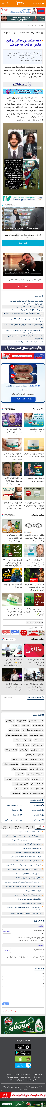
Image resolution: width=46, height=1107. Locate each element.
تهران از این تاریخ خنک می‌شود (31, 903)
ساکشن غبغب (38, 725)
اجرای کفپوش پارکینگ (20, 783)
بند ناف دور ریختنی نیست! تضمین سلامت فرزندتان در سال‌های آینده (24, 337)
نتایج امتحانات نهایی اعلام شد (31, 891)
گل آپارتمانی (24, 749)
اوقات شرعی (36, 820)
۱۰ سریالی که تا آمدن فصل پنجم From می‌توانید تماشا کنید (23, 836)
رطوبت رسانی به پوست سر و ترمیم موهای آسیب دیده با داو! (23, 326)
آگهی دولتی (32, 1080)
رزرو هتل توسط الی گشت (22, 740)
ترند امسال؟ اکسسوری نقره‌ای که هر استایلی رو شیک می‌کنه (25, 320)
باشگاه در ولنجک (11, 749)
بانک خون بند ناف (37, 788)
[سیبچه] (23, 1047)
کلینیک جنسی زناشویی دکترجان (32, 764)
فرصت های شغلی (26, 1077)
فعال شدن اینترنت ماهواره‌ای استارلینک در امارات (26, 913)
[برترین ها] (20, 3)
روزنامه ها (37, 805)
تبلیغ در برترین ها (12, 1077)
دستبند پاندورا (14, 730)
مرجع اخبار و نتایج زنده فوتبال (16, 735)
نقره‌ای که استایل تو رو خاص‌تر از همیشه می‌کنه (27, 310)
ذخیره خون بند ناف (36, 769)
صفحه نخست (37, 1074)
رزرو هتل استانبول (22, 744)
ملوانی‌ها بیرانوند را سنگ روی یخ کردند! (28, 878)
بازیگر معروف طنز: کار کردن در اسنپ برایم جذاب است (24, 844)
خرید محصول (23, 285)
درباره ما (9, 1074)
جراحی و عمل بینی (21, 788)
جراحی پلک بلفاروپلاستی (34, 754)
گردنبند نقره (15, 725)
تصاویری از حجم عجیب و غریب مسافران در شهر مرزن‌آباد (23, 886)
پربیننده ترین (16, 827)
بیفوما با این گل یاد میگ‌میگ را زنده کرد (28, 831)
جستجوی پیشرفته (20, 1080)
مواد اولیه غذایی (37, 744)
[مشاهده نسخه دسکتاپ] (3, 3)
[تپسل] (3, 204)
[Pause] (4, 228)
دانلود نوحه (20, 774)
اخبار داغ (27, 827)
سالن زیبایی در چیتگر (19, 769)
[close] (2, 1090)
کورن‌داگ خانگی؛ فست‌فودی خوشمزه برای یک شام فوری (23, 865)
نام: (43, 973)
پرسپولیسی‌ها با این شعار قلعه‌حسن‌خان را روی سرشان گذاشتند (24, 908)
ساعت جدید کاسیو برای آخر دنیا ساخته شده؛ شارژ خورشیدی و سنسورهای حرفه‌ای (26, 302)
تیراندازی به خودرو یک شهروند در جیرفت (28, 852)
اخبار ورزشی (18, 1074)
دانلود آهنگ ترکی (37, 783)
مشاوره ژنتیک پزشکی (10, 764)
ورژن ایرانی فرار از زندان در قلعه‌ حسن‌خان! (28, 895)
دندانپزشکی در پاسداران (35, 774)
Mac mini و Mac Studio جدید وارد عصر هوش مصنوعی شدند (23, 314)
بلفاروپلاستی (10, 720)
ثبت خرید (23, 243)
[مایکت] (23, 1066)
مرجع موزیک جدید (36, 735)
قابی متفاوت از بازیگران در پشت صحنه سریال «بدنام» (24, 869)
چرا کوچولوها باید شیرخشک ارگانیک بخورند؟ (28, 341)
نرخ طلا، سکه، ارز (13, 805)
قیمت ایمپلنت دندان (36, 720)
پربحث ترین (4, 827)
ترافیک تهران (36, 815)
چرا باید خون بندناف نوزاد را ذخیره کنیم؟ (29, 307)
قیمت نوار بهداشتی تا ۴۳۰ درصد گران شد (28, 874)
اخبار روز (27, 1074)
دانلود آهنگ (38, 740)
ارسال (6, 1004)
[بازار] (23, 1059)
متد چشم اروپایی (37, 749)
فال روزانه (16, 815)
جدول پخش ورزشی (12, 820)
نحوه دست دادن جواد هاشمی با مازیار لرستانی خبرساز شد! (23, 882)
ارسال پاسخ (6, 931)
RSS (11, 1080)
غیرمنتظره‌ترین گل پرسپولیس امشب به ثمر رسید (26, 861)
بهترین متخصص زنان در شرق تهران (17, 778)
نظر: (42, 983)
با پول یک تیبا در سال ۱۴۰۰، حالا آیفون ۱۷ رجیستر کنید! (24, 856)
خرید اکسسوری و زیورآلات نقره (32, 730)
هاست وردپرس (37, 778)
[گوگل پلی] (23, 1053)
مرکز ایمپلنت (16, 793)
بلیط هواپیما (21, 720)
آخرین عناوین (38, 827)
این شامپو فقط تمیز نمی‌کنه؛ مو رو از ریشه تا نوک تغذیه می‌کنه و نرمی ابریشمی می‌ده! (24, 331)
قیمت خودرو (36, 810)
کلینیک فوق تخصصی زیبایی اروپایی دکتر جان (27, 759)
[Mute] (8, 228)
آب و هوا (15, 810)
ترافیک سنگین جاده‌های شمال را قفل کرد (29, 899)
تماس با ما (37, 1077)
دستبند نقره (26, 725)
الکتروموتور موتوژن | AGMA (33, 793)
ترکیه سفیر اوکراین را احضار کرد (32, 848)
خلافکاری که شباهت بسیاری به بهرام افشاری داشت (25, 840)
